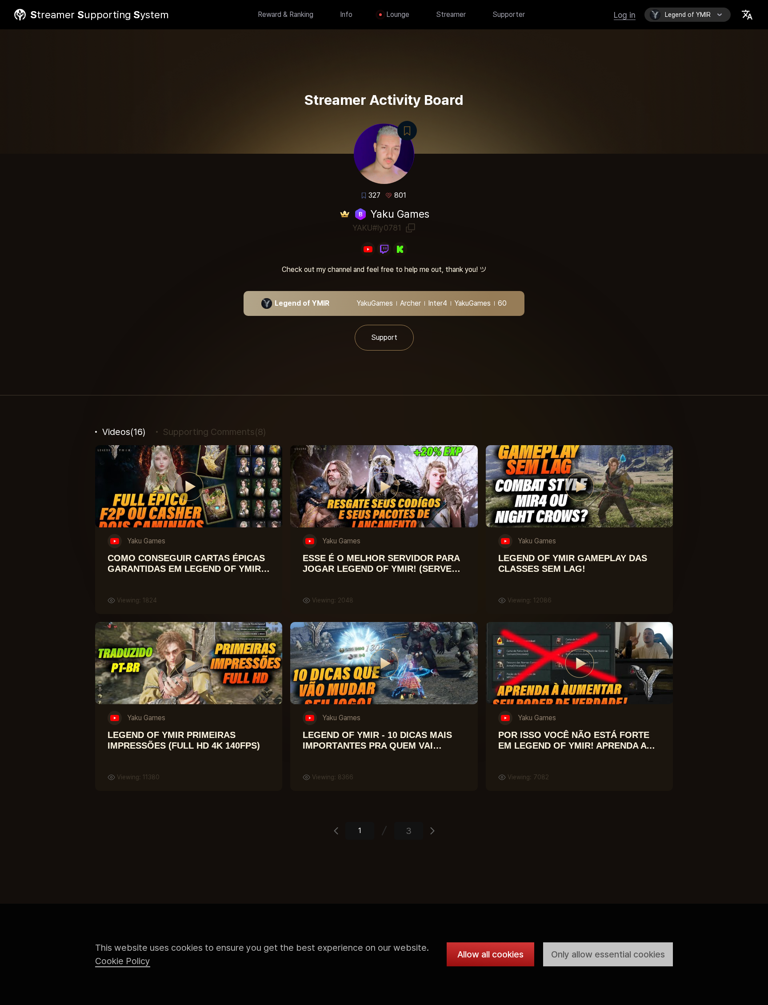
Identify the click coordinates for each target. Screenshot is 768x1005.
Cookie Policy (122, 961)
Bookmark (407, 130)
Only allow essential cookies (608, 954)
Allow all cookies (490, 954)
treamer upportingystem (99, 14)
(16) (123, 432)
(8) (214, 432)
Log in (625, 15)
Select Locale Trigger (747, 14)
